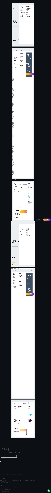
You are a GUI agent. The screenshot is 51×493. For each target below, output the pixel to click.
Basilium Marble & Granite (29, 196)
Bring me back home (5, 458)
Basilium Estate (30, 410)
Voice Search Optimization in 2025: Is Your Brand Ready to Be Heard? (15, 21)
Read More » (15, 25)
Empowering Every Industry (15, 268)
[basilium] (5, 466)
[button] (48, 490)
